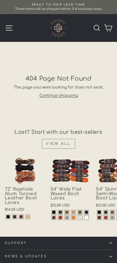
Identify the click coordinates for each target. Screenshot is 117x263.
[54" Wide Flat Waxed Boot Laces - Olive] (80, 212)
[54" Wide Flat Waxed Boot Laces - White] (86, 217)
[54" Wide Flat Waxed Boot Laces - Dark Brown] (60, 212)
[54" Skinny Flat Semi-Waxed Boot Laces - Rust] (106, 217)
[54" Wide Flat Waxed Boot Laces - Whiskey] (73, 212)
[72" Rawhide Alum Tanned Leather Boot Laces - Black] (8, 217)
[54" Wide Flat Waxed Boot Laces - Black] (54, 212)
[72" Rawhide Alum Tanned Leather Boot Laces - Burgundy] (21, 217)
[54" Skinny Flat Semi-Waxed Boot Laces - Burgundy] (99, 217)
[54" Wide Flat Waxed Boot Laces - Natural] (80, 217)
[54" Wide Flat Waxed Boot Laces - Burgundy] (54, 217)
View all (58, 144)
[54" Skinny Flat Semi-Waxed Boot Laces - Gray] (112, 217)
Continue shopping (58, 95)
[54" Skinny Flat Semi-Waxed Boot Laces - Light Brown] (112, 212)
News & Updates (26, 256)
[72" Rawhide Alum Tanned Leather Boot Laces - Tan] (28, 217)
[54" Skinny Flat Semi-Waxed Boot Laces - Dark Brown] (106, 212)
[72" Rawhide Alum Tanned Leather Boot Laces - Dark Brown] (14, 217)
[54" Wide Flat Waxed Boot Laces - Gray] (67, 217)
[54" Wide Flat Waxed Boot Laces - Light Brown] (67, 212)
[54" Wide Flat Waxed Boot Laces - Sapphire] (86, 212)
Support (16, 243)
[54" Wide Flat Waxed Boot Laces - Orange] (73, 217)
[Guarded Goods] (58, 28)
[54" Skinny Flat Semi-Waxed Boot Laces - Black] (99, 212)
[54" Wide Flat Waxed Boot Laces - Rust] (60, 217)
